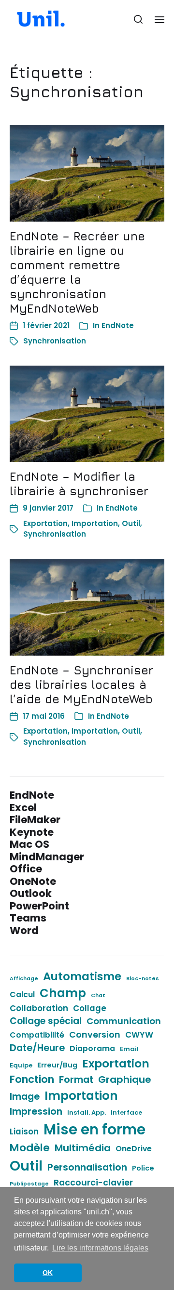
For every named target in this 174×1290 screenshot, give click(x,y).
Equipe (21, 1065)
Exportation (45, 523)
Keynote (32, 832)
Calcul (22, 994)
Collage (89, 1008)
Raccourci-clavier (93, 1182)
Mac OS (29, 844)
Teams (28, 918)
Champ (63, 993)
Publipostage (29, 1183)
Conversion (94, 1034)
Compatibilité (37, 1034)
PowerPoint (39, 906)
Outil (131, 523)
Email (129, 1048)
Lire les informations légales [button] (100, 1248)
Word (24, 930)
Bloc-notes (142, 978)
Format (76, 1079)
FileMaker (35, 820)
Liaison (24, 1131)
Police (143, 1168)
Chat (98, 995)
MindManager (47, 857)
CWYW (139, 1034)
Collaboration (39, 1008)
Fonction (32, 1079)
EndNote (118, 325)
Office (26, 869)
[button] (138, 19)
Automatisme (82, 976)
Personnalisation (87, 1167)
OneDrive (134, 1148)
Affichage (24, 978)
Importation (95, 523)
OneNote (33, 881)
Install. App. (86, 1112)
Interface (126, 1112)
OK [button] (48, 1273)
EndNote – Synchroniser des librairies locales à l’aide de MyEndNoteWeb (81, 684)
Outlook (31, 893)
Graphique (124, 1079)
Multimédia (83, 1148)
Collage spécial (46, 1020)
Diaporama (92, 1048)
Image (25, 1096)
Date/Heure (37, 1047)
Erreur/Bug (57, 1065)
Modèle (30, 1147)
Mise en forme (94, 1129)
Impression (36, 1111)
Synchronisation (54, 341)
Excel (23, 808)
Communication (124, 1021)
